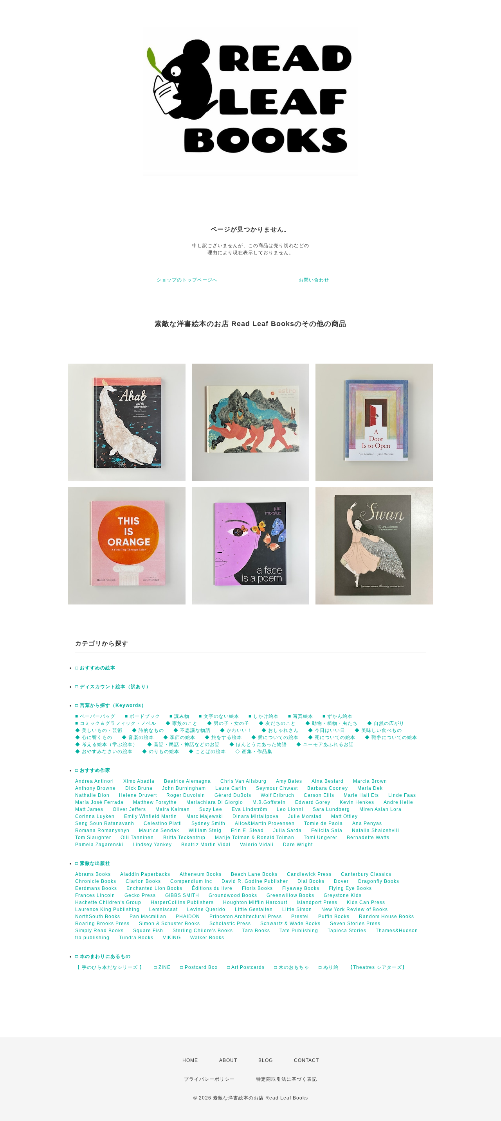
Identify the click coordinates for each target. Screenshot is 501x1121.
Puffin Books (334, 916)
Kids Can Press (366, 902)
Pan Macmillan (148, 916)
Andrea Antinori (94, 781)
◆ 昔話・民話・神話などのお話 (183, 744)
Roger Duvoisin (185, 795)
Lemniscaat (163, 909)
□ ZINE (162, 967)
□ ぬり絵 (329, 967)
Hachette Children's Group (108, 902)
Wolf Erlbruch (277, 795)
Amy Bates (289, 781)
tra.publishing (92, 937)
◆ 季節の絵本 (179, 737)
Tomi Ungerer (320, 837)
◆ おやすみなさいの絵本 (104, 751)
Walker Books (207, 937)
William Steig (205, 830)
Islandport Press (317, 902)
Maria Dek (370, 788)
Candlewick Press (309, 874)
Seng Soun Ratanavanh (104, 823)
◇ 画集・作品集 (253, 751)
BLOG (265, 1060)
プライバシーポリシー (209, 1079)
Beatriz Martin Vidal (206, 844)
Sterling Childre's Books (203, 930)
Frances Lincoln (95, 895)
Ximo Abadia (139, 781)
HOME (190, 1060)
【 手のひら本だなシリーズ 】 (109, 967)
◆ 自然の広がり (385, 723)
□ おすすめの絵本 (95, 668)
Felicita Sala (326, 830)
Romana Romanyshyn (102, 830)
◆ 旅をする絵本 (223, 737)
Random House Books (386, 916)
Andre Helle (398, 802)
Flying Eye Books (350, 888)
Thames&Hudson (397, 930)
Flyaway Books (300, 888)
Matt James (89, 809)
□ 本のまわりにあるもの (103, 956)
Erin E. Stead (247, 830)
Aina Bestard (328, 781)
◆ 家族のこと (182, 723)
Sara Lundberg (331, 809)
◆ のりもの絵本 (160, 751)
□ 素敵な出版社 (92, 863)
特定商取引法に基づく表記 (286, 1079)
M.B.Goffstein (269, 802)
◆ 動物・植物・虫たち (331, 723)
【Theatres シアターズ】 (377, 967)
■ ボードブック (142, 716)
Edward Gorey (312, 802)
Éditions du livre (212, 888)
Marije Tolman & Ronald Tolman (254, 837)
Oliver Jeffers (129, 809)
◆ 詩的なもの (148, 730)
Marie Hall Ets (361, 795)
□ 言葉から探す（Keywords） (110, 705)
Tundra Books (136, 937)
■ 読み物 (179, 716)
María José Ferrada (99, 802)
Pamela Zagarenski (99, 844)
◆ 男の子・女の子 (228, 723)
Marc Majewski (204, 816)
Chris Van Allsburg (243, 781)
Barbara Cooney (327, 788)
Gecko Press (140, 895)
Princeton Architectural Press (245, 916)
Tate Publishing (298, 930)
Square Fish (148, 930)
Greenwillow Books (290, 895)
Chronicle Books (95, 881)
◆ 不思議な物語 (192, 730)
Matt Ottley (344, 816)
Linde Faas (402, 795)
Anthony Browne (95, 788)
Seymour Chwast (277, 788)
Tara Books (256, 930)
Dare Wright (298, 844)
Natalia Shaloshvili (375, 830)
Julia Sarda (287, 830)
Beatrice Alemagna (187, 781)
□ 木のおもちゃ (291, 967)
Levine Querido (206, 909)
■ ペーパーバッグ (95, 716)
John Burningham (184, 788)
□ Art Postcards (246, 967)
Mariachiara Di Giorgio (214, 802)
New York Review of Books (354, 909)
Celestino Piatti (163, 823)
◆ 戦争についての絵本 (391, 737)
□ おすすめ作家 (92, 770)
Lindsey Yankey (152, 844)
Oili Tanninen (137, 837)
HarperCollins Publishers (182, 902)
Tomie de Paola (323, 823)
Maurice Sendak (159, 830)
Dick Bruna (139, 788)
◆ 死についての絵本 (331, 737)
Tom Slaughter (93, 837)
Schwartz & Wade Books (290, 923)
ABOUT (228, 1060)
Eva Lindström (249, 809)
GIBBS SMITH (182, 895)
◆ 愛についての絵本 (275, 737)
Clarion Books (143, 881)
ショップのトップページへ (187, 280)
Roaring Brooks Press (102, 923)
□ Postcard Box (199, 967)
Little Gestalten (254, 909)
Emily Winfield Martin (150, 816)
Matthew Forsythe (155, 802)
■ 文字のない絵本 (219, 716)
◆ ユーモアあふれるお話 (325, 744)
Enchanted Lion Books (154, 888)
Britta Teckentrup (184, 837)
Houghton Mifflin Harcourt (255, 902)
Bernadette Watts (368, 837)
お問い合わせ (314, 280)
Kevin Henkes (357, 802)
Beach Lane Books (254, 874)
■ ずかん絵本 (338, 716)
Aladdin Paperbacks (145, 874)
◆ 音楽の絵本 (138, 737)
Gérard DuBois (232, 795)
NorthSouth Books (97, 916)
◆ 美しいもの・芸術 (99, 730)
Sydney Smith (208, 823)
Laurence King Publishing (107, 909)
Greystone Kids (343, 895)
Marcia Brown (370, 781)
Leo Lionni (290, 809)
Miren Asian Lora (380, 809)
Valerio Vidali (257, 844)
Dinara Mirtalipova (255, 816)
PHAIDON (188, 916)
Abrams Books (93, 874)
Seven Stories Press (355, 923)
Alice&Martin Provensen (265, 823)
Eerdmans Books (96, 888)
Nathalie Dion (92, 795)
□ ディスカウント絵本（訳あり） (113, 686)
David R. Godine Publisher (255, 881)
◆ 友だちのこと (277, 723)
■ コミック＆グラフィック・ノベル (115, 723)
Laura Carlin (231, 788)
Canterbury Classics (366, 874)
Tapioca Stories (347, 930)
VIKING (172, 937)
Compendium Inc (191, 881)
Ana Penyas (367, 823)
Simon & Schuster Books (169, 923)
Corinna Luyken (95, 816)
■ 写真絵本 (300, 716)
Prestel (300, 916)
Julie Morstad (305, 816)
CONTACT (306, 1060)
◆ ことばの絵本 (207, 751)
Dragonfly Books (378, 881)
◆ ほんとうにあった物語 (258, 744)
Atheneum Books (201, 874)
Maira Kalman (172, 809)
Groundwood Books (233, 895)
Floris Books (257, 888)
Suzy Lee (210, 809)
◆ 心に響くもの (93, 737)
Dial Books (310, 881)
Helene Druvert (138, 795)
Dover (341, 881)
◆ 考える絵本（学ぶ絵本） (106, 744)
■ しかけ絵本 (264, 716)
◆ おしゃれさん (280, 730)
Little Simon (297, 909)
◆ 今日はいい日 (326, 730)
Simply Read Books (99, 930)
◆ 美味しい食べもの (378, 730)
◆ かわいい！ (236, 730)
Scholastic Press (230, 923)
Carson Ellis (319, 795)
